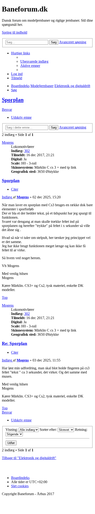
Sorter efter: (49, 430)
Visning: (12, 430)
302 (27, 151)
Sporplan (13, 100)
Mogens (8, 142)
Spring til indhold (14, 32)
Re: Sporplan (14, 343)
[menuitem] (34, 61)
